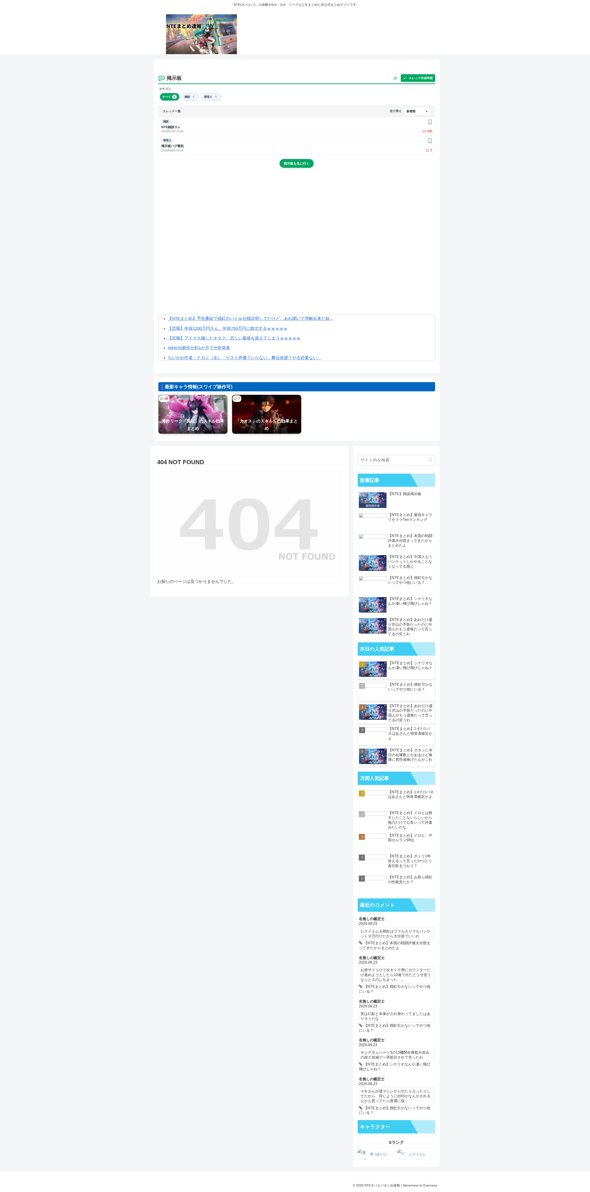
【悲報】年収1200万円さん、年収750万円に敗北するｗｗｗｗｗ (228, 328)
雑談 (166, 121)
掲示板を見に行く (297, 163)
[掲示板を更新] (395, 78)
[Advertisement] (296, 210)
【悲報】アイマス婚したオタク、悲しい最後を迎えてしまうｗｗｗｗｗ (234, 338)
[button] (430, 460)
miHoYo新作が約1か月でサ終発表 (199, 347)
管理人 (167, 140)
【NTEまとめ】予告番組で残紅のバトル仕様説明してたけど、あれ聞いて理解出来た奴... (250, 318)
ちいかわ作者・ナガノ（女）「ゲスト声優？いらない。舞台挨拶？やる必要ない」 (244, 357)
